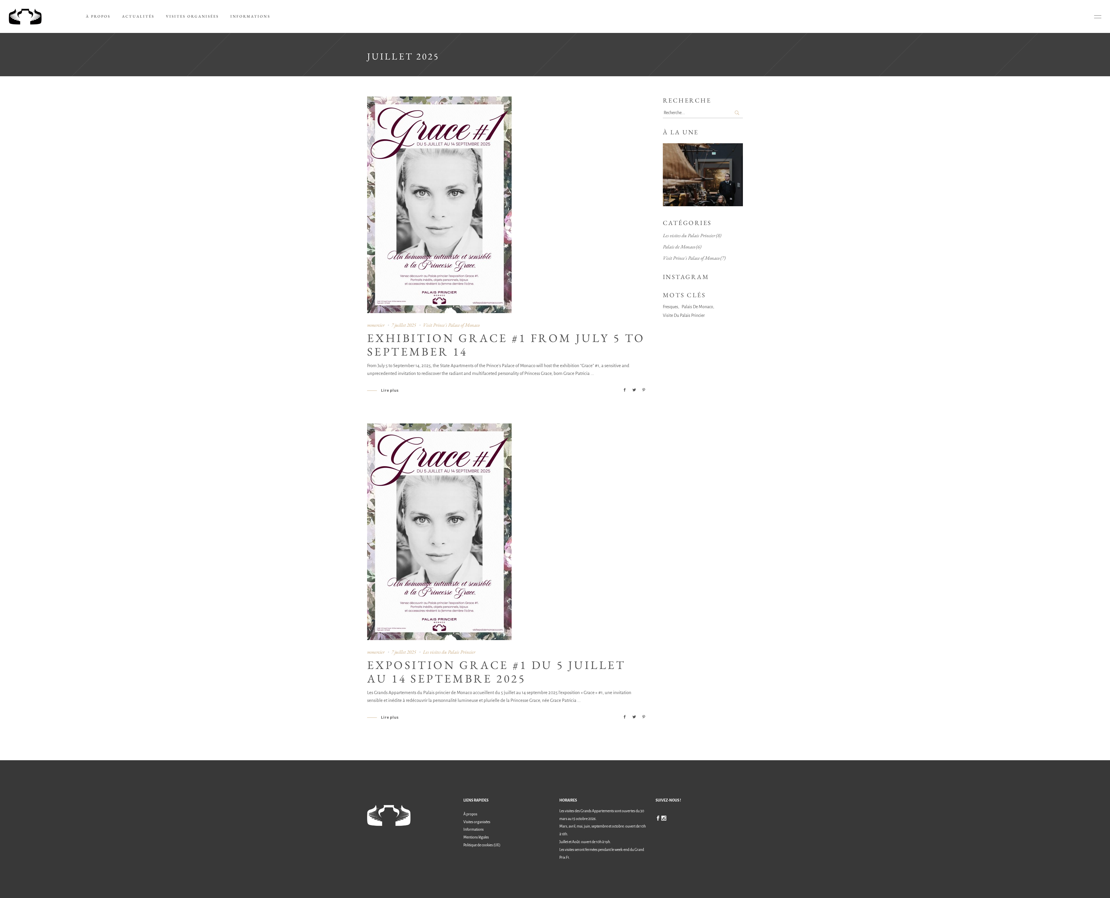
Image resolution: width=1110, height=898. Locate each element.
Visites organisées (476, 822)
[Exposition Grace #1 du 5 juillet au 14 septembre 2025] (439, 531)
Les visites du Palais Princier (449, 652)
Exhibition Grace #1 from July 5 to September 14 (506, 344)
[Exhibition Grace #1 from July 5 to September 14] (439, 204)
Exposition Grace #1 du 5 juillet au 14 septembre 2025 (496, 671)
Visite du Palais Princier (684, 315)
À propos (470, 814)
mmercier (375, 325)
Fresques (670, 306)
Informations (473, 830)
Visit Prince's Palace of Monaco (451, 325)
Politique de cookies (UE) (481, 845)
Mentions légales (476, 837)
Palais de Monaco (679, 246)
